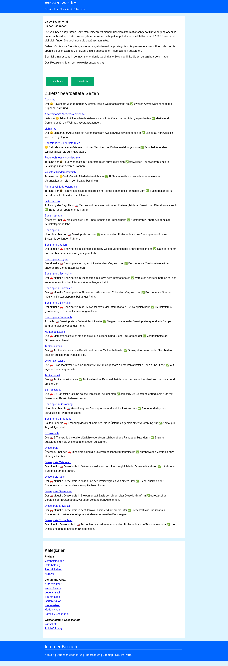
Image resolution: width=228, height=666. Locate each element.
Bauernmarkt (52, 596)
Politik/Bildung (53, 628)
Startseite (64, 9)
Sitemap (108, 654)
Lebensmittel (52, 592)
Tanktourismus (53, 346)
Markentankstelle (55, 331)
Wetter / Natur (53, 588)
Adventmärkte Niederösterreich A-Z (65, 114)
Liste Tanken (52, 201)
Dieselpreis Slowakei (57, 505)
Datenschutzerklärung (70, 654)
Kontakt (49, 654)
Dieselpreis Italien (55, 476)
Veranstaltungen (54, 561)
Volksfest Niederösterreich (60, 172)
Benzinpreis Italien (56, 244)
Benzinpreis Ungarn (56, 259)
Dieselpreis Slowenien (58, 491)
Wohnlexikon (52, 605)
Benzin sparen (53, 215)
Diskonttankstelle (55, 360)
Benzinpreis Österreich (58, 317)
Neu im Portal (123, 654)
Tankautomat (52, 375)
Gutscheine (57, 81)
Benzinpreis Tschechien (59, 273)
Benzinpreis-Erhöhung (58, 418)
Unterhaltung (52, 565)
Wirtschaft (50, 624)
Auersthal (50, 99)
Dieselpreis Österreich (58, 462)
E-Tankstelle (52, 433)
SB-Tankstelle (53, 389)
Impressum (93, 654)
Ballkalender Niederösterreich (62, 143)
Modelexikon (52, 609)
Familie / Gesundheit (57, 614)
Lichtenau (50, 128)
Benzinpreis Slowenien (58, 288)
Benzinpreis (52, 230)
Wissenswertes (61, 2)
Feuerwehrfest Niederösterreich (63, 157)
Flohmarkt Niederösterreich (61, 186)
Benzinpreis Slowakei (58, 302)
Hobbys (49, 573)
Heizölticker (83, 81)
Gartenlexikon (53, 601)
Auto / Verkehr (53, 584)
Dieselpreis (51, 447)
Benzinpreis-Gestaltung (59, 404)
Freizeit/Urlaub (53, 569)
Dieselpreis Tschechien (58, 520)
